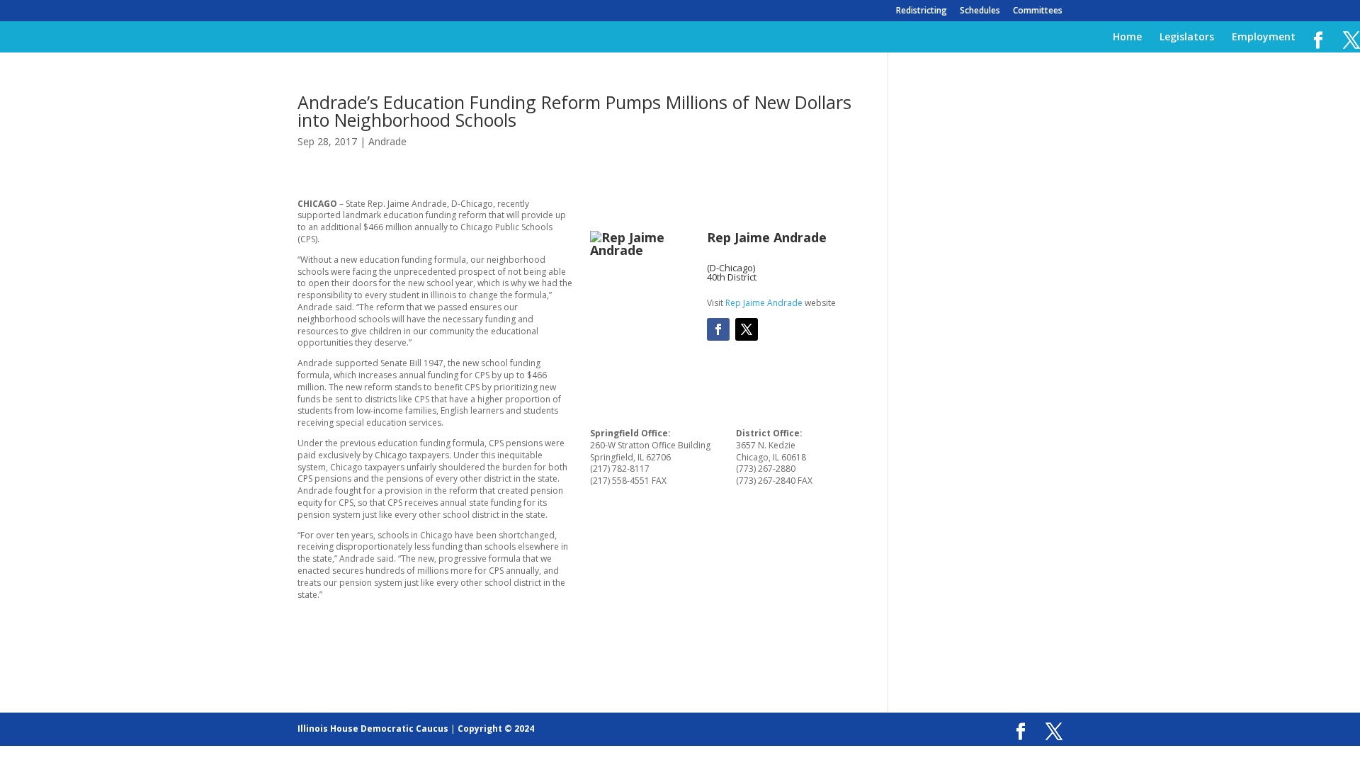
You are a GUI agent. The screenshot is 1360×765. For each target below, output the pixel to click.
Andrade (387, 141)
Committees (1037, 11)
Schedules (980, 11)
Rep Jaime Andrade (764, 303)
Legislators (1187, 37)
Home (1127, 37)
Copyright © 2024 (496, 728)
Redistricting (921, 11)
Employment (1264, 37)
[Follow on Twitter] (746, 329)
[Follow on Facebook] (718, 329)
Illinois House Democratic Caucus (373, 728)
